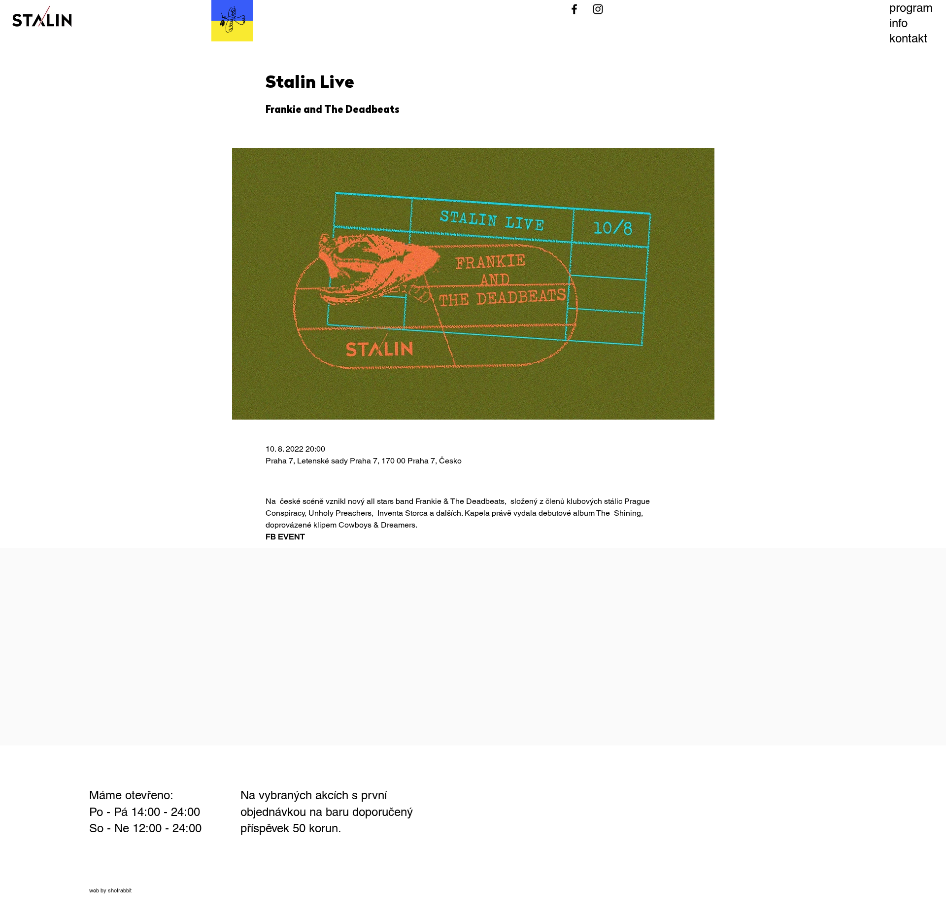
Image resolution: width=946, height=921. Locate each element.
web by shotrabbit (110, 890)
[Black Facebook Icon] (574, 9)
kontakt (908, 38)
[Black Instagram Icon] (598, 9)
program (911, 7)
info (898, 23)
